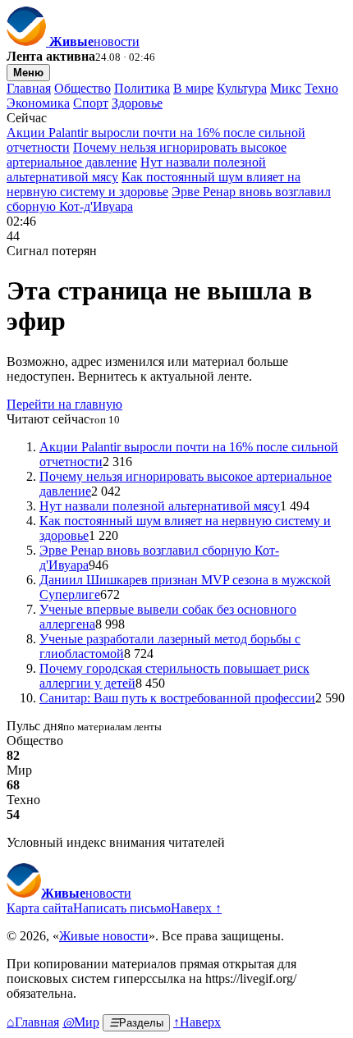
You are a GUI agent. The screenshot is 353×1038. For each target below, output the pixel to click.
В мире (193, 88)
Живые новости (104, 936)
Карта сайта (40, 908)
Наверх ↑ (196, 908)
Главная (29, 88)
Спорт (90, 103)
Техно (321, 88)
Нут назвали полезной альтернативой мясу (159, 506)
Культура (242, 88)
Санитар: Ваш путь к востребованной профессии (177, 698)
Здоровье (137, 103)
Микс (285, 88)
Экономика (38, 103)
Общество (82, 88)
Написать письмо (122, 908)
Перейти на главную (64, 404)
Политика (142, 88)
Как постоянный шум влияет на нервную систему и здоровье (153, 184)
